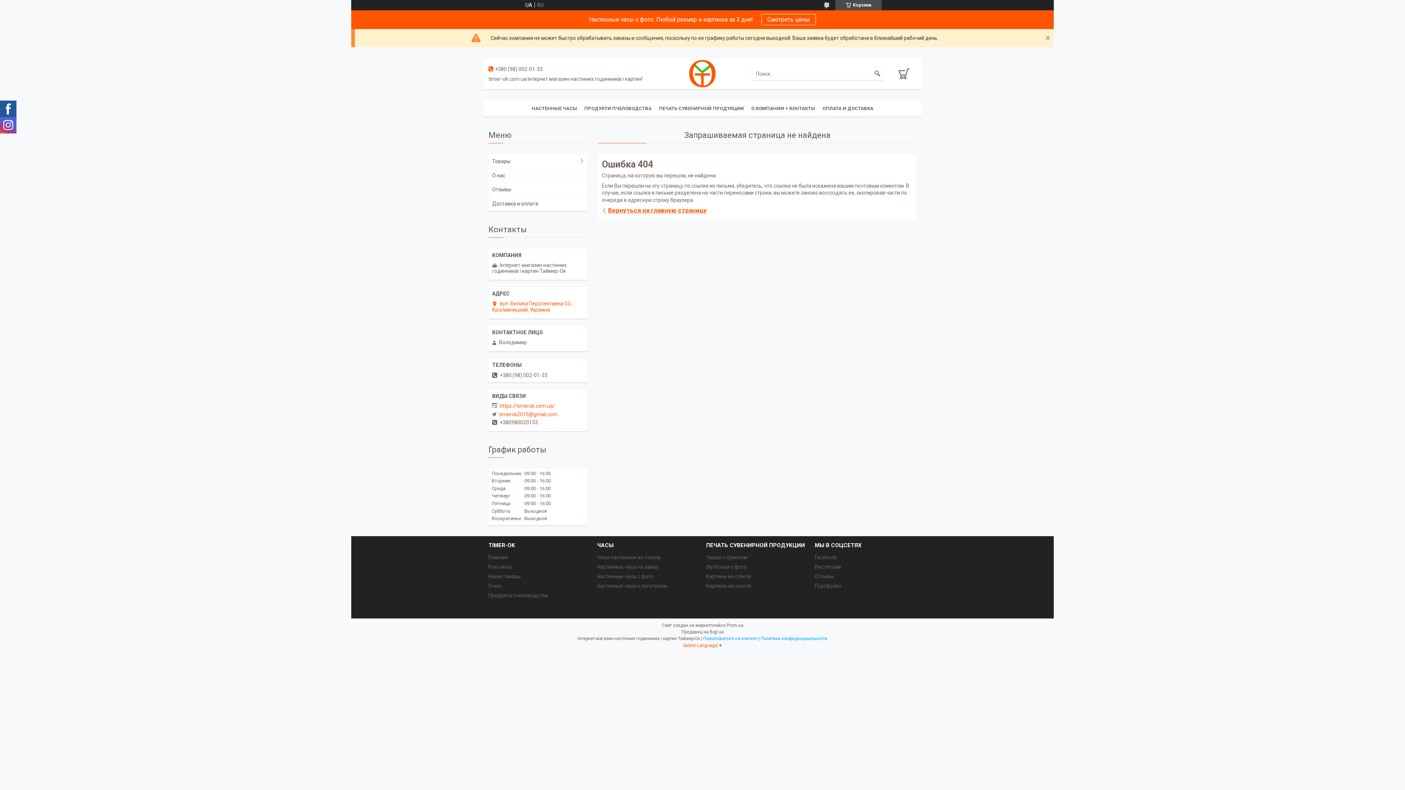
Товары (501, 161)
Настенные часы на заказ (627, 567)
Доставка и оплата (515, 204)
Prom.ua (735, 625)
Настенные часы (554, 108)
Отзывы (501, 189)
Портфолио (828, 586)
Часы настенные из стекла (628, 557)
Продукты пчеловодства (518, 595)
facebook (826, 557)
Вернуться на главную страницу (657, 210)
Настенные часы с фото (625, 576)
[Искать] (877, 74)
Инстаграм (828, 567)
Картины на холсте (728, 586)
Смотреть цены (788, 19)
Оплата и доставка (848, 108)
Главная (498, 557)
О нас (498, 175)
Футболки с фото (726, 567)
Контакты (500, 567)
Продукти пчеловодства (618, 108)
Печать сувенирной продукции (701, 108)
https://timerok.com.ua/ (527, 406)
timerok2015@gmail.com (528, 414)
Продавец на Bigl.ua (703, 632)
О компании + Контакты (783, 108)
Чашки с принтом (727, 557)
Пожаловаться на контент (730, 638)
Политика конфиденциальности (794, 638)
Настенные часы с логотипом (632, 586)
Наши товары (504, 576)
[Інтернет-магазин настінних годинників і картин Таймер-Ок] (702, 73)
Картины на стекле (728, 576)
